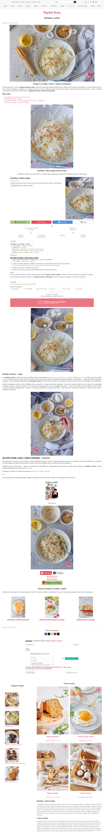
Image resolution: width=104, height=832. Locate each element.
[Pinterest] (55, 634)
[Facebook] (45, 634)
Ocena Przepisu (35, 654)
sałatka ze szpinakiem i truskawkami (62, 377)
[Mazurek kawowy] (86, 744)
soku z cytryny (21, 247)
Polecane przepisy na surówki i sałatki (17, 102)
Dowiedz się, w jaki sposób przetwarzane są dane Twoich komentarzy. (48, 668)
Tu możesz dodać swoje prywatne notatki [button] (23, 284)
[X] (49, 634)
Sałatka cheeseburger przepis (52, 620)
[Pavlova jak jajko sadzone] (86, 687)
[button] (11, 186)
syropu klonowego (22, 252)
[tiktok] (96, 2)
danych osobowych (46, 664)
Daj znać (46, 303)
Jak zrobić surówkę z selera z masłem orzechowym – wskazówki (25, 100)
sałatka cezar (81, 377)
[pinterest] (90, 2)
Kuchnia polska (41, 237)
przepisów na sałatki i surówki (41, 471)
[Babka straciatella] (53, 744)
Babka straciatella (52, 793)
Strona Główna (15, 2)
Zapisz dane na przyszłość (37, 663)
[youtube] (93, 2)
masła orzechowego (22, 250)
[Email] (58, 634)
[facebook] (88, 2)
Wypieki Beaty (52, 12)
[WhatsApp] (52, 634)
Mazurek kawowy (86, 793)
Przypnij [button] (42, 222)
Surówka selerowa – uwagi (13, 99)
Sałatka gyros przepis (86, 620)
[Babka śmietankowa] (53, 687)
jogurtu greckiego (21, 249)
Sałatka (21, 237)
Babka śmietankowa (53, 736)
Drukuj (85, 222)
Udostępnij (63, 222)
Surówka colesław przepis (18, 620)
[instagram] (85, 2)
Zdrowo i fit (28, 2)
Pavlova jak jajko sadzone (86, 736)
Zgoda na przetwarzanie (41, 664)
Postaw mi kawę (21, 222)
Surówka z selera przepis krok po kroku (17, 97)
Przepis (47, 573)
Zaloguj (76, 644)
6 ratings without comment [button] (53, 641)
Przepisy (22, 2)
